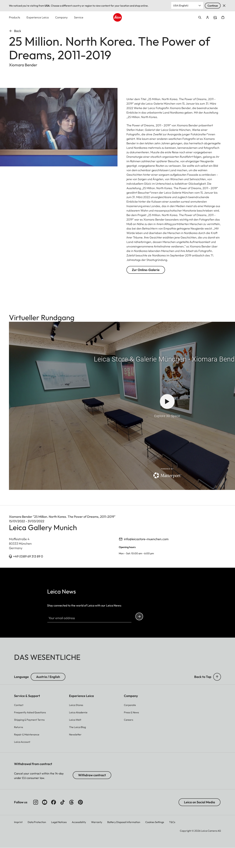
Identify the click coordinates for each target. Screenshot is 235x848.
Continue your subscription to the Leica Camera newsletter (139, 616)
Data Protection (37, 822)
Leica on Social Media (199, 802)
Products (14, 17)
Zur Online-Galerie (146, 270)
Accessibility (79, 822)
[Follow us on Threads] (71, 802)
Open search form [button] (200, 17)
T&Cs (172, 822)
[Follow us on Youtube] (44, 802)
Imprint (18, 822)
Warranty (96, 822)
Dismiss (224, 6)
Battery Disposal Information (123, 822)
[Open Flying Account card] (207, 17)
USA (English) (180, 5)
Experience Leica (38, 17)
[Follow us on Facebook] (53, 802)
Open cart (223, 17)
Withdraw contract (92, 775)
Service (78, 17)
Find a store (215, 17)
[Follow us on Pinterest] (80, 802)
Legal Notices (59, 822)
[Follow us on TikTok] (62, 802)
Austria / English (48, 677)
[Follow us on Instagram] (35, 802)
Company (61, 17)
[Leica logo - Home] (117, 17)
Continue (213, 5)
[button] (217, 677)
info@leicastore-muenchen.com (146, 539)
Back (17, 31)
